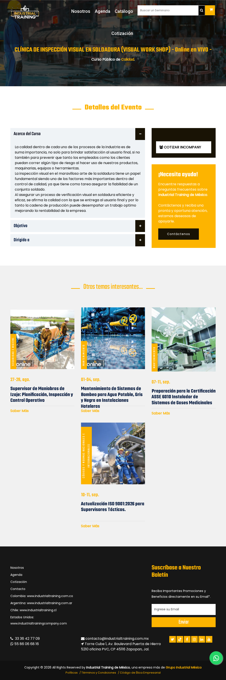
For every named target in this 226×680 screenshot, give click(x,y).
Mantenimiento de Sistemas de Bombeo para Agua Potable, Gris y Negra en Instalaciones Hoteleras (112, 397)
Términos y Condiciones (98, 672)
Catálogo (124, 11)
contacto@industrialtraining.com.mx (117, 638)
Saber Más (19, 410)
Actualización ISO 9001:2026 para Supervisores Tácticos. (112, 506)
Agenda (102, 11)
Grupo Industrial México (184, 667)
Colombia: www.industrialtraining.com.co (41, 596)
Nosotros (80, 11)
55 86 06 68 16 (26, 643)
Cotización (122, 33)
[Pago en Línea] (210, 10)
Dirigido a (21, 240)
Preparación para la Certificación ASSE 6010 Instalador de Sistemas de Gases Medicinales (184, 397)
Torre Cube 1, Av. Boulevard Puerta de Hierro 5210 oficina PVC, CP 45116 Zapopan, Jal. (121, 646)
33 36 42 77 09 (26, 638)
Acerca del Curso (27, 133)
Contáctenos (178, 234)
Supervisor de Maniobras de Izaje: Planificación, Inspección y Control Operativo (41, 394)
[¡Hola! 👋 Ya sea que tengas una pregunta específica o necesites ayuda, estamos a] (216, 658)
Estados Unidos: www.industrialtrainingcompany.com (38, 620)
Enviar (184, 622)
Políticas (72, 672)
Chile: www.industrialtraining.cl (33, 610)
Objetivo (20, 225)
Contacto (17, 589)
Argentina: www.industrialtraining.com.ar (41, 603)
